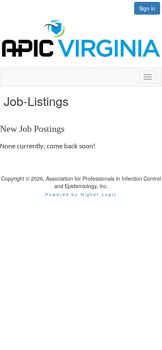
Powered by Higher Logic (81, 194)
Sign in (147, 8)
